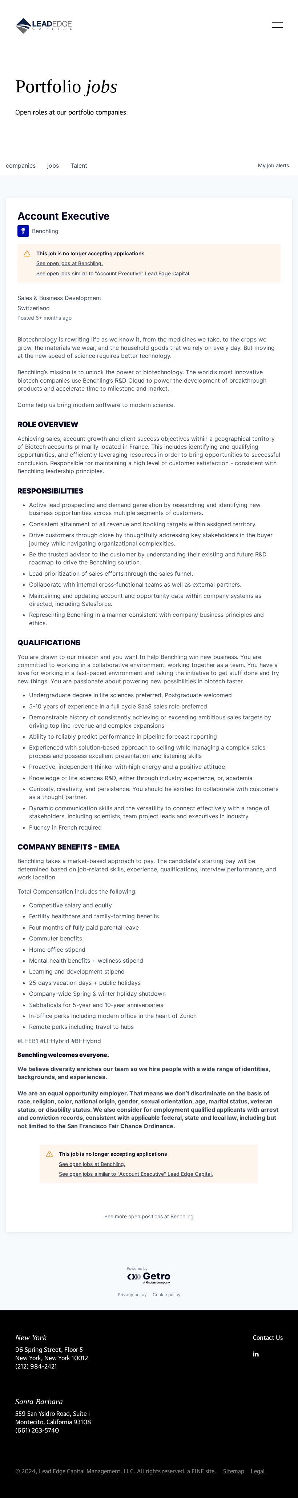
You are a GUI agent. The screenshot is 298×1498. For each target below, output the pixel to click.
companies (21, 165)
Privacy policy (132, 1294)
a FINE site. (201, 1470)
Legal (258, 1470)
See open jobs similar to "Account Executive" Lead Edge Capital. (113, 273)
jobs (53, 165)
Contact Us (268, 1337)
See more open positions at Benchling (149, 1216)
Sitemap (233, 1470)
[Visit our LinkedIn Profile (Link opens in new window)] (268, 1354)
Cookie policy (167, 1294)
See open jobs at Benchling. (69, 263)
